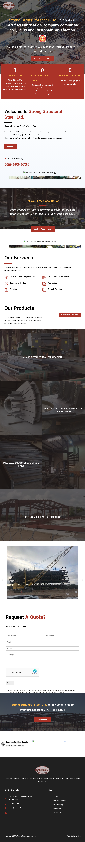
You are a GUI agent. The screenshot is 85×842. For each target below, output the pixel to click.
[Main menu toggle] (80, 5)
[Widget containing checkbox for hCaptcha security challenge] (22, 672)
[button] (2, 580)
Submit (10, 683)
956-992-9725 (15, 80)
